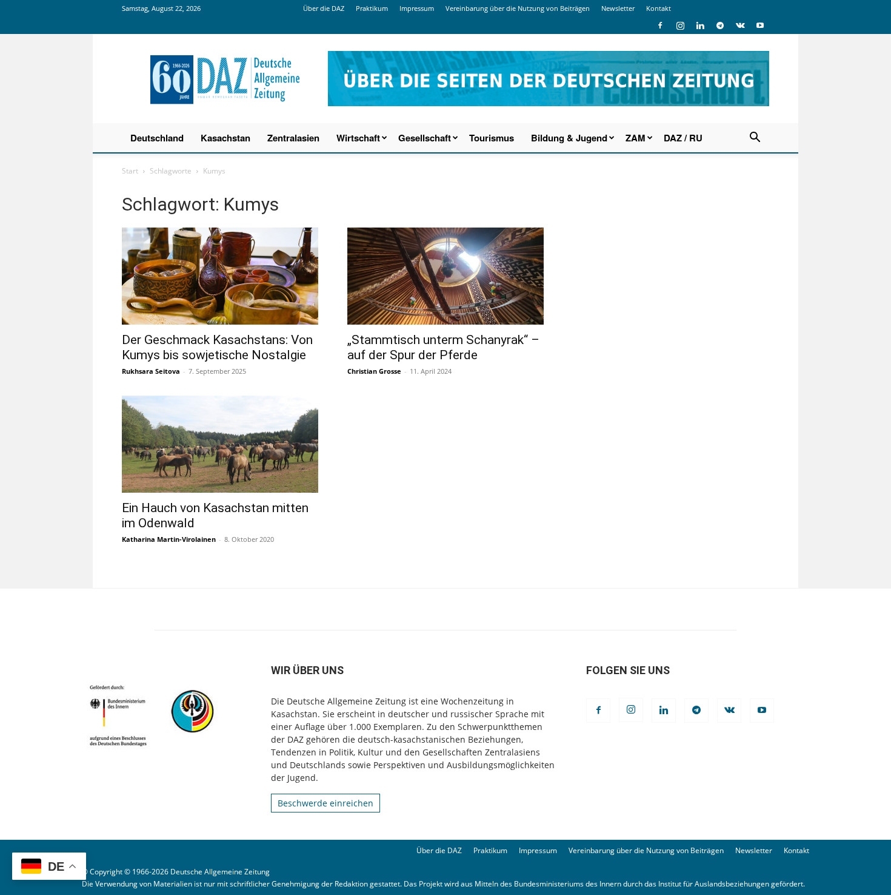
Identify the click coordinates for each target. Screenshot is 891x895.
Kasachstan (225, 137)
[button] (754, 138)
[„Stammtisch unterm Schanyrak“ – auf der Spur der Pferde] (445, 276)
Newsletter (618, 8)
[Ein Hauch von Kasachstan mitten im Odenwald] (220, 444)
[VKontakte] (740, 25)
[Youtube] (760, 25)
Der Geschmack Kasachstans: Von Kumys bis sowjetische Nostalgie (217, 347)
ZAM (636, 137)
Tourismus (491, 137)
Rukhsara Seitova (151, 371)
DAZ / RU (683, 137)
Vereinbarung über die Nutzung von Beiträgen (518, 8)
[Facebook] (660, 25)
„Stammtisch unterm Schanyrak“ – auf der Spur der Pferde (443, 347)
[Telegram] (720, 25)
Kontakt (658, 8)
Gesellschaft (424, 137)
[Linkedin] (700, 25)
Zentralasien (293, 137)
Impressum (416, 8)
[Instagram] (680, 25)
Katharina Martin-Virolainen (169, 539)
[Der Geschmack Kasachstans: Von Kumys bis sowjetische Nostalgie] (220, 276)
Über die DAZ (323, 8)
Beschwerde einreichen (325, 803)
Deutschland (157, 137)
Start (130, 171)
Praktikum (372, 8)
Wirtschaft (358, 137)
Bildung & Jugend (569, 137)
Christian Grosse (374, 371)
